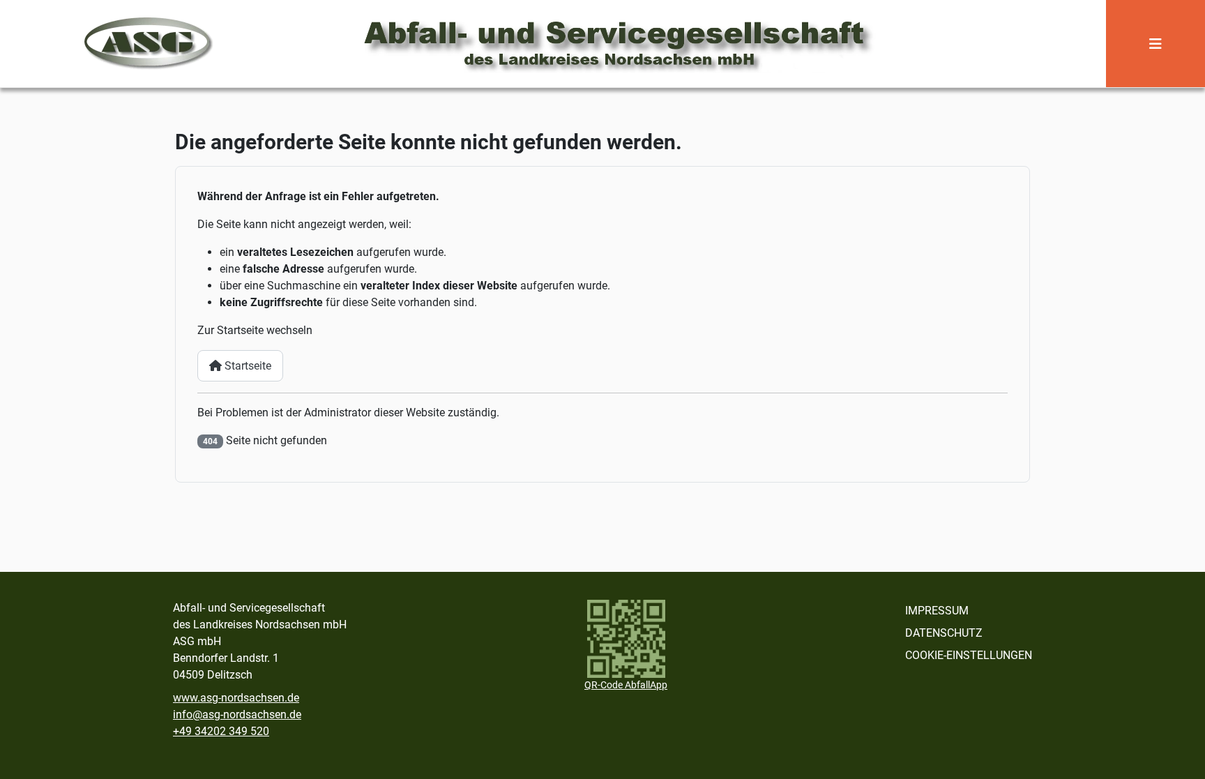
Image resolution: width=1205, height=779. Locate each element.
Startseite (246, 365)
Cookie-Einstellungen (968, 655)
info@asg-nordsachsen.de (237, 714)
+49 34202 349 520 (221, 731)
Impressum (937, 610)
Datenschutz (944, 633)
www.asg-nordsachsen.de (236, 697)
